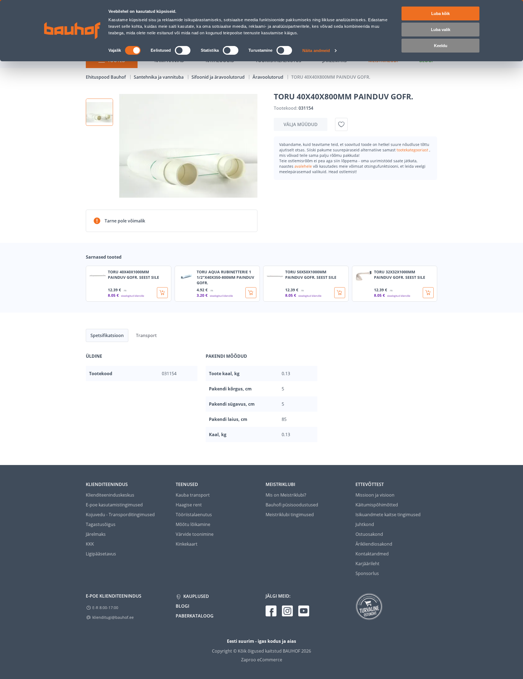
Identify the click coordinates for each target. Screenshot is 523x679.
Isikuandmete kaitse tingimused (388, 515)
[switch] (182, 50)
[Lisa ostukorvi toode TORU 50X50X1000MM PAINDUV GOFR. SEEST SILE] (339, 292)
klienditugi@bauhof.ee (113, 617)
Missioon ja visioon (374, 495)
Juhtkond (364, 524)
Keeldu (440, 45)
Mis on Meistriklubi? (286, 495)
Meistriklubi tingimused (290, 515)
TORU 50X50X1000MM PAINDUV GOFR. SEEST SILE (310, 274)
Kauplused (195, 596)
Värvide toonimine (195, 534)
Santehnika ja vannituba (159, 77)
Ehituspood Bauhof (106, 77)
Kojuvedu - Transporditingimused (120, 515)
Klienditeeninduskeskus (110, 495)
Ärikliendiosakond (373, 544)
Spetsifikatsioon (107, 335)
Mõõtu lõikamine (193, 524)
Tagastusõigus (100, 524)
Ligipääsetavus (101, 554)
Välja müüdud (301, 124)
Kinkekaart (186, 544)
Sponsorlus (367, 573)
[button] (99, 112)
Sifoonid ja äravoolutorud (218, 77)
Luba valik (440, 29)
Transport (146, 335)
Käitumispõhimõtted (376, 505)
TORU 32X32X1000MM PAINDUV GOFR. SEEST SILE (399, 274)
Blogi (182, 606)
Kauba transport (193, 495)
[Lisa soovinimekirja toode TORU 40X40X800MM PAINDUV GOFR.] (341, 124)
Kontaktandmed (372, 554)
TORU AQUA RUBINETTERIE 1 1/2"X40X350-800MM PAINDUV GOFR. (225, 277)
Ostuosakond (369, 534)
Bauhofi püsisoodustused (292, 505)
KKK (90, 544)
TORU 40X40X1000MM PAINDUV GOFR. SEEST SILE (133, 274)
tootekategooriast (413, 149)
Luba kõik (440, 13)
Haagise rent (189, 505)
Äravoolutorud (268, 77)
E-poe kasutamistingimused (114, 505)
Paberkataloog (195, 616)
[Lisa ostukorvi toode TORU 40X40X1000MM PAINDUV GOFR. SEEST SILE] (162, 292)
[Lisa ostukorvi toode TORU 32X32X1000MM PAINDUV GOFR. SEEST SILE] (428, 292)
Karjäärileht (367, 564)
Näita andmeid (316, 50)
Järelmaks (96, 534)
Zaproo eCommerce (261, 660)
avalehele (303, 166)
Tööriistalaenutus (194, 515)
